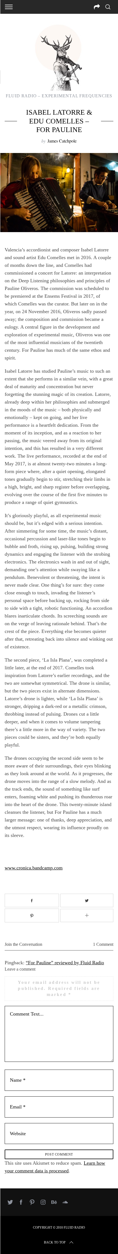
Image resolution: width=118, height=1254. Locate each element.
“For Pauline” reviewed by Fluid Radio (65, 962)
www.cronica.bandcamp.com (34, 868)
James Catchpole (62, 141)
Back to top (55, 1242)
